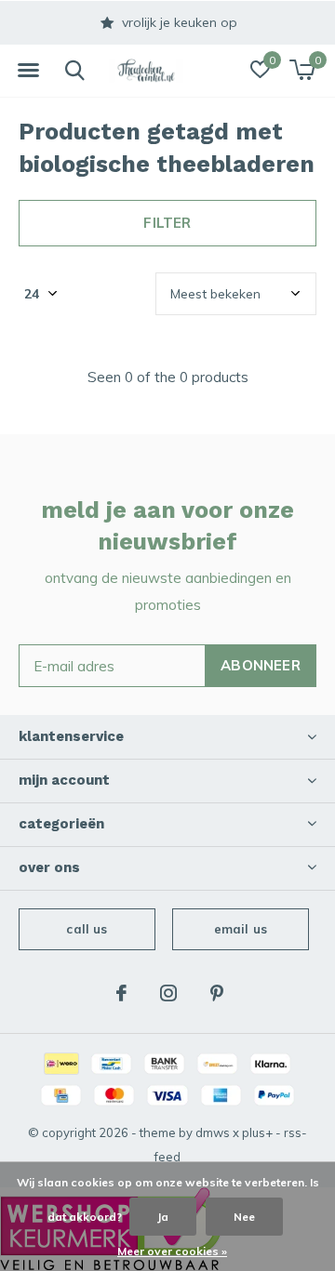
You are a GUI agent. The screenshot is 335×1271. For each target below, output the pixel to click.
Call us (86, 928)
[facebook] (121, 993)
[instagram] (168, 993)
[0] (302, 70)
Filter (167, 223)
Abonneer (261, 665)
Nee (244, 1217)
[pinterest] (216, 993)
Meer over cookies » (172, 1251)
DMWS (212, 1132)
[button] (28, 71)
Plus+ (257, 1132)
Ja (162, 1217)
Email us (240, 928)
